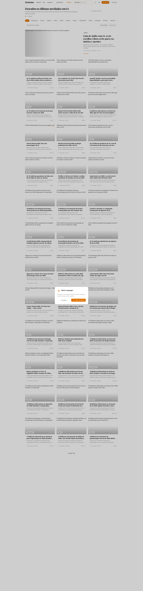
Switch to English (79, 300)
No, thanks (64, 300)
